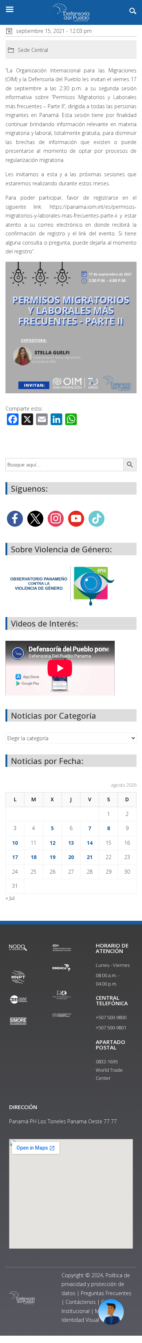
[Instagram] (56, 518)
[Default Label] (76, 518)
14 (89, 842)
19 (52, 857)
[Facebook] (15, 518)
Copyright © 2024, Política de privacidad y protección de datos (96, 1284)
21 (89, 857)
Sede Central (33, 49)
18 (33, 857)
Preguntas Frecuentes (106, 1293)
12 (52, 842)
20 (71, 857)
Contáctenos (81, 1301)
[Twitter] (35, 518)
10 (15, 842)
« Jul (10, 897)
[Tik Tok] (96, 518)
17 (15, 857)
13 (71, 842)
